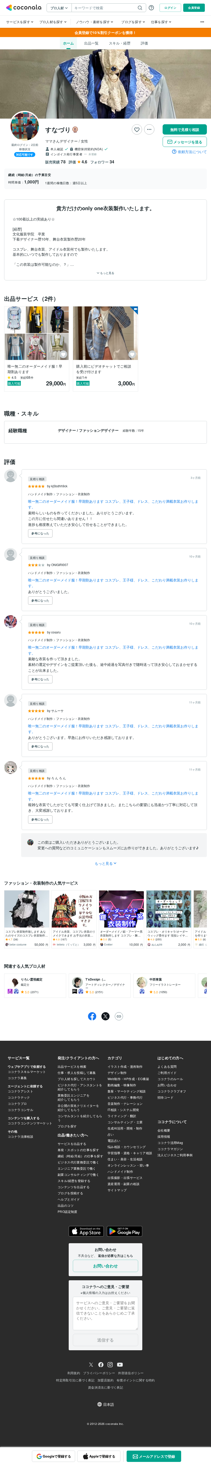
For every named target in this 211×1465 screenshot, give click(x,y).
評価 (144, 43)
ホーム (68, 43)
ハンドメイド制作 (41, 494)
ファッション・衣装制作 (73, 494)
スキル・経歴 (119, 43)
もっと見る (106, 273)
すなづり (58, 129)
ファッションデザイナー (99, 430)
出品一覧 (91, 43)
